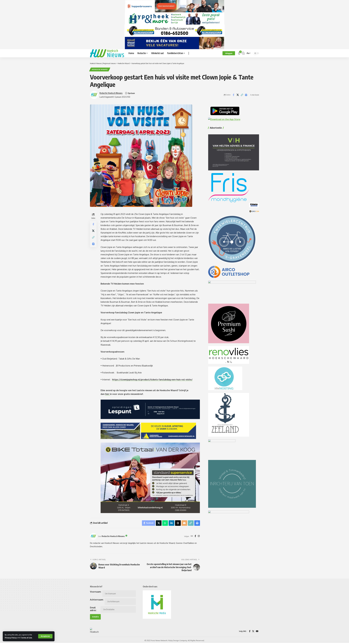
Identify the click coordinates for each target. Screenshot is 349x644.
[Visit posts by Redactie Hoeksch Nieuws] (93, 536)
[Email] (184, 523)
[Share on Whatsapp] (165, 523)
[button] (45, 636)
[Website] (191, 536)
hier (107, 394)
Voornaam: (95, 591)
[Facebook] (195, 536)
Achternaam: (97, 599)
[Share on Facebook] (233, 95)
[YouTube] (257, 631)
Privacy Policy (11, 637)
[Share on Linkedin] (171, 523)
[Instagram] (199, 536)
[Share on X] (238, 95)
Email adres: (93, 609)
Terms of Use (26, 637)
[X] (253, 631)
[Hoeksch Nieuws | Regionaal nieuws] (107, 53)
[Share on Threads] (178, 523)
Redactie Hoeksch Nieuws (111, 93)
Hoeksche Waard (100, 69)
